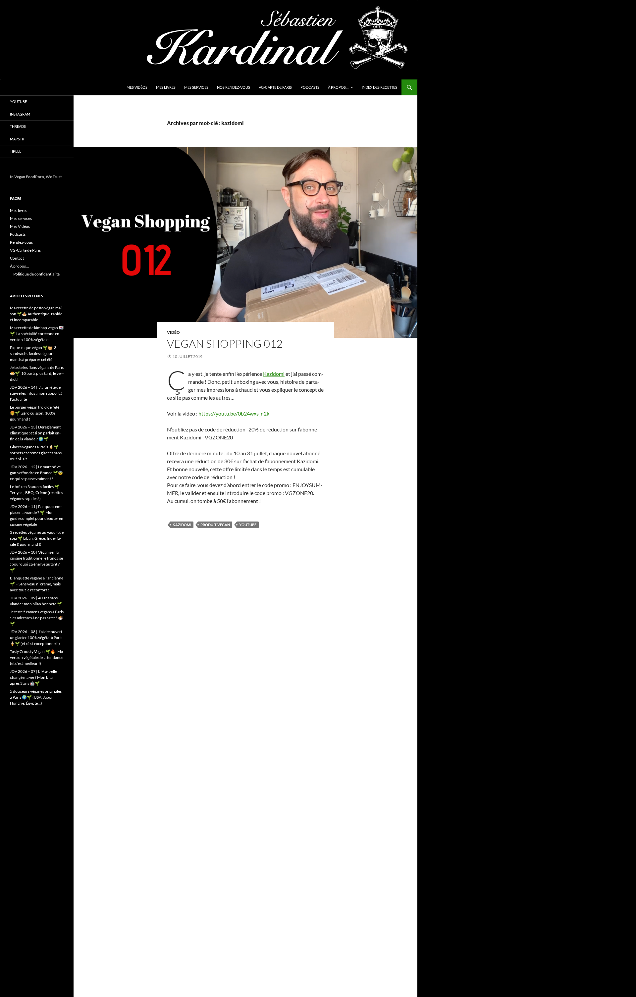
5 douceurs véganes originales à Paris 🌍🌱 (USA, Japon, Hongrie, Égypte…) (36, 697)
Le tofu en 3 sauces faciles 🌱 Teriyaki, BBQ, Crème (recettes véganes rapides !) (36, 492)
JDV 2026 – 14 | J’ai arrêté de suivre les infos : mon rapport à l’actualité (36, 393)
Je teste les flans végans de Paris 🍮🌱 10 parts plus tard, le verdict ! (37, 373)
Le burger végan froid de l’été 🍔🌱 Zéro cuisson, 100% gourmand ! (34, 413)
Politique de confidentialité (36, 274)
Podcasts (309, 87)
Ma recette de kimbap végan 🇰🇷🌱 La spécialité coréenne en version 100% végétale (37, 333)
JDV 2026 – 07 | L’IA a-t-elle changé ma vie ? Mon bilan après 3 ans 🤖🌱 (33, 677)
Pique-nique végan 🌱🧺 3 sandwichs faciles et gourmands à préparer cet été (33, 353)
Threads (18, 126)
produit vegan (215, 525)
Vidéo (173, 332)
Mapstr (17, 139)
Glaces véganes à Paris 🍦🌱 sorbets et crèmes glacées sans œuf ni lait (36, 452)
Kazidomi (274, 374)
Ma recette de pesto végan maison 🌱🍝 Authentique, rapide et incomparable (36, 313)
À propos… (338, 87)
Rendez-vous (21, 242)
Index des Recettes (379, 87)
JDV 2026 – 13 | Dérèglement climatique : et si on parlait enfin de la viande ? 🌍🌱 (35, 432)
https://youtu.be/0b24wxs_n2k (233, 413)
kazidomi (182, 525)
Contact (17, 258)
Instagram (20, 114)
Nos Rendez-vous (233, 87)
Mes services (196, 87)
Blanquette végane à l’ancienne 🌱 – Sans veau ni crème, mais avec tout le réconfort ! (36, 583)
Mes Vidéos (137, 87)
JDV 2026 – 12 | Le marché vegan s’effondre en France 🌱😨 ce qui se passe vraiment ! (36, 472)
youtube (247, 525)
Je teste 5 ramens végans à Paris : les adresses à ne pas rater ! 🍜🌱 (37, 617)
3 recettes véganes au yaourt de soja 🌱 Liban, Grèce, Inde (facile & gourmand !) (37, 538)
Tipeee (15, 151)
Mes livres (166, 87)
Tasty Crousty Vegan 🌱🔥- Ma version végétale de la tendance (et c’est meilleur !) (36, 657)
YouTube (18, 101)
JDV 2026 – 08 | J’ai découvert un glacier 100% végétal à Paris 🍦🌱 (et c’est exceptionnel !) (36, 637)
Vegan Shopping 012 (225, 343)
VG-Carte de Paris (275, 87)
